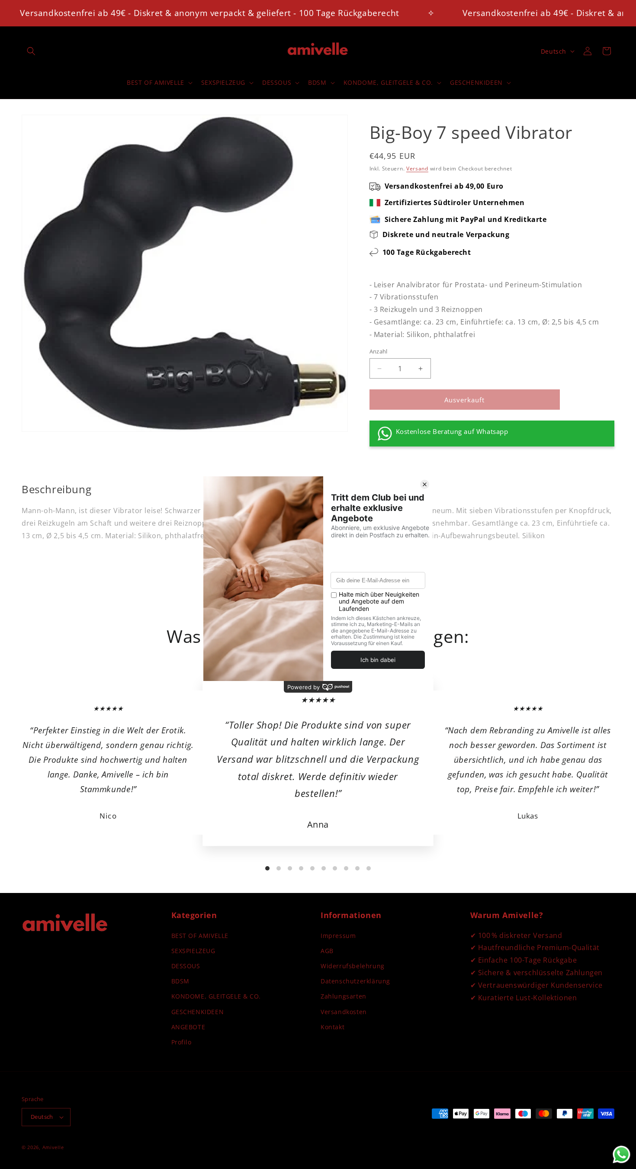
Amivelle (53, 1147)
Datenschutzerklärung (355, 981)
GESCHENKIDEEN (197, 1012)
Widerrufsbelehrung (353, 966)
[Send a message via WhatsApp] (621, 1154)
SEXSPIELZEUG (193, 951)
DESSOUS (185, 966)
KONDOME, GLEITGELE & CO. (216, 996)
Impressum (338, 935)
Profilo (181, 1042)
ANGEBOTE (188, 1027)
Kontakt (332, 1027)
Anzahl (378, 351)
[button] (31, 51)
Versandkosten (344, 1012)
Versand (417, 168)
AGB (327, 951)
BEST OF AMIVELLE (200, 935)
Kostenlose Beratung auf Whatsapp (452, 431)
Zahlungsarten (343, 996)
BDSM (180, 981)
